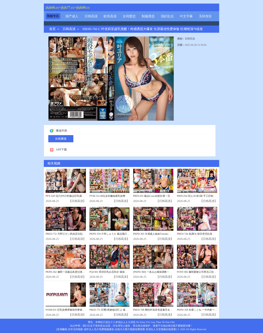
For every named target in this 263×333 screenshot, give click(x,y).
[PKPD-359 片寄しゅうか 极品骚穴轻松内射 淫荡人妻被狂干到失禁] (109, 219)
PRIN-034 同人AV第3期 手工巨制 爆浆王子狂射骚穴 (205, 196)
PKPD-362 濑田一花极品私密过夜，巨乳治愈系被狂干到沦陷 (79, 272)
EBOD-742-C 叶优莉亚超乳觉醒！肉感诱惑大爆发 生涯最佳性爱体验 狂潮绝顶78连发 (142, 29)
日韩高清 (91, 16)
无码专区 (205, 16)
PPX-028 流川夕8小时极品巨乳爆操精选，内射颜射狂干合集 (79, 196)
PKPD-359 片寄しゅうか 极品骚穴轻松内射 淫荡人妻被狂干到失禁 (126, 234)
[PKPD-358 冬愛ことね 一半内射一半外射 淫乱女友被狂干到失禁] (197, 295)
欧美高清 (110, 16)
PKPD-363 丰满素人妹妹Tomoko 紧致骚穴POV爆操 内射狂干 (166, 234)
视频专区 (53, 16)
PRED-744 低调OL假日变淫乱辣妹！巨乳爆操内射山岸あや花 (211, 234)
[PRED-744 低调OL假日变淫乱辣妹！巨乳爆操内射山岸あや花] (197, 219)
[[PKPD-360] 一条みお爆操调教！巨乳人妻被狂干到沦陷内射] (153, 257)
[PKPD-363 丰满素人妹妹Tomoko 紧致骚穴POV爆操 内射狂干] (153, 219)
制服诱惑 (148, 16)
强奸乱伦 (167, 16)
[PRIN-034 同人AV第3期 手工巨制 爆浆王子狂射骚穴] (197, 181)
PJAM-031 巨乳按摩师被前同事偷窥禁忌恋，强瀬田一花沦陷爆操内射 (84, 310)
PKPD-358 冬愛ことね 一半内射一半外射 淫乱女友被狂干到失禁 (212, 310)
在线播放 (61, 138)
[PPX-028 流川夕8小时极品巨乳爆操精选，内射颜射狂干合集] (66, 181)
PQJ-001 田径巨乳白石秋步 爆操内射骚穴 (112, 272)
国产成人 (71, 16)
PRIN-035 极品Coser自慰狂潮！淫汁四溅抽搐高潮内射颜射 (165, 196)
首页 (52, 29)
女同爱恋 (129, 16)
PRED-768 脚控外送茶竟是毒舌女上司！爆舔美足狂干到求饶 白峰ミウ (172, 310)
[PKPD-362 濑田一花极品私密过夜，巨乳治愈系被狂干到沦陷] (66, 257)
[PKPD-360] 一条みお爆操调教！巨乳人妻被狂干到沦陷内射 (166, 272)
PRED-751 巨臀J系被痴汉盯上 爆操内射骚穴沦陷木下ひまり (122, 310)
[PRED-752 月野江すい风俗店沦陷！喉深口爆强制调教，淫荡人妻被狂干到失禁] (66, 219)
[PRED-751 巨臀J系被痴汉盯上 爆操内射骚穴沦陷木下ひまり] (109, 295)
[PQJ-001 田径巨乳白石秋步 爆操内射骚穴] (109, 257)
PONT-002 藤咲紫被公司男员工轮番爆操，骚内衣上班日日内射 (211, 272)
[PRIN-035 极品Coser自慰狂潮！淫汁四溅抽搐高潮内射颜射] (153, 181)
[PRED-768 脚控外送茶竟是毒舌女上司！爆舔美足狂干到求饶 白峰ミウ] (153, 295)
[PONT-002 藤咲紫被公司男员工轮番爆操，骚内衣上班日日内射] (197, 257)
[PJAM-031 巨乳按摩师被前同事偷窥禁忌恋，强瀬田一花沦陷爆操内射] (66, 295)
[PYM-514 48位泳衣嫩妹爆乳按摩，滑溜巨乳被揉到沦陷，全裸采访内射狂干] (109, 181)
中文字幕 (186, 16)
